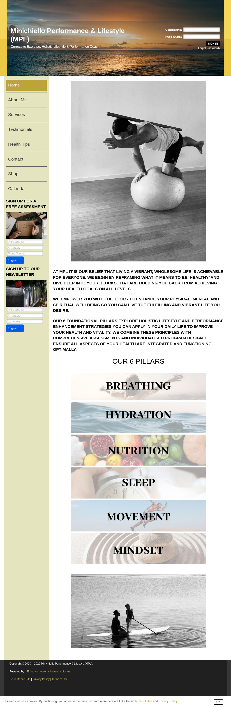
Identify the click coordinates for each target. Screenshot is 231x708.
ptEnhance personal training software (48, 671)
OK (218, 702)
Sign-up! (15, 260)
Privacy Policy (41, 679)
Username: (173, 29)
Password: (173, 36)
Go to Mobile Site (19, 679)
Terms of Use (60, 679)
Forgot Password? (209, 48)
